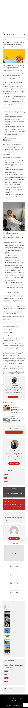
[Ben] (7, 624)
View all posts (14, 463)
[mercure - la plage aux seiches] (7, 647)
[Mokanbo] (7, 613)
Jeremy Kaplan (7, 46)
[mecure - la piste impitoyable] (7, 635)
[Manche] (7, 618)
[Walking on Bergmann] (7, 607)
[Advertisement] (14, 16)
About (6, 698)
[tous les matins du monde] (7, 652)
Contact (14, 700)
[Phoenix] (7, 630)
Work (4, 39)
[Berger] (7, 641)
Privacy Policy (20, 698)
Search (14, 432)
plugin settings (7, 520)
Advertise (11, 698)
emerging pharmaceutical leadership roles (14, 338)
